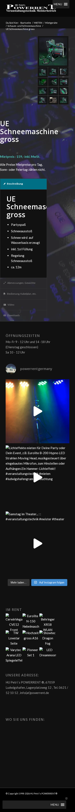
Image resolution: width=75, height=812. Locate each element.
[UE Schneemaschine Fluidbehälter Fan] (43, 82)
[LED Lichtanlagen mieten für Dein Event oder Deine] (37, 411)
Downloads (13, 315)
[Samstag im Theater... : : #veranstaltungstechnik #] (37, 543)
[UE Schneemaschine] (53, 51)
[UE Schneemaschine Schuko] (43, 91)
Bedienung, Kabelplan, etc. (21, 293)
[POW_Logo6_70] (31, 8)
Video (11, 304)
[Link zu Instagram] (66, 798)
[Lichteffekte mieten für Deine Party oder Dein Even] (37, 477)
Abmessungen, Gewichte (21, 282)
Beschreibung (15, 183)
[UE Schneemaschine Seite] (63, 91)
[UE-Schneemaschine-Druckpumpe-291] (63, 72)
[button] (58, 4)
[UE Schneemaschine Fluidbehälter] (53, 72)
